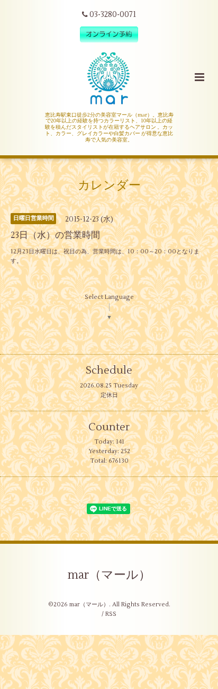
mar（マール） (109, 574)
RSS (110, 614)
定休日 (109, 395)
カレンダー (109, 185)
